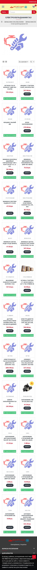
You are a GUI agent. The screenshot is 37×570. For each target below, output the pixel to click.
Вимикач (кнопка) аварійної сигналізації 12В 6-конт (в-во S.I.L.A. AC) (10, 163)
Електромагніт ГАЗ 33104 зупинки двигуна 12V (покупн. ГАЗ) (9, 362)
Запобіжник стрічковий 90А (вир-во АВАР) (27, 476)
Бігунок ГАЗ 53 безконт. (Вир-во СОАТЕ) (9, 87)
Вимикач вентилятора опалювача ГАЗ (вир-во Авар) (27, 162)
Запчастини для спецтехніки (14, 21)
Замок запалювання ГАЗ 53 (9, 401)
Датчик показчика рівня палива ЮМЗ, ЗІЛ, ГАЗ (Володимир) (9, 321)
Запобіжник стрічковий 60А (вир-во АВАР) (10, 476)
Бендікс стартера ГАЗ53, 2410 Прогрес (27, 86)
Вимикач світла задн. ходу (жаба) (10, 242)
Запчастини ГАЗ (30, 21)
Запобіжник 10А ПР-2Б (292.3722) (27, 400)
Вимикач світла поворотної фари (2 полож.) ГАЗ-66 (27, 243)
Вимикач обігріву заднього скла (9, 202)
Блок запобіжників (27, 123)
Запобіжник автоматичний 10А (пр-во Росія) (9, 438)
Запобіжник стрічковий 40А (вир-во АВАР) (27, 438)
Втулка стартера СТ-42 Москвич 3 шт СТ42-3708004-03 (27, 282)
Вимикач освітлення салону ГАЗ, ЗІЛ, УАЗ (27, 204)
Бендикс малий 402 (10, 123)
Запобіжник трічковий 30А (9, 514)
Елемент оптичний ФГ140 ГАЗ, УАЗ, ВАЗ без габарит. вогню (27, 362)
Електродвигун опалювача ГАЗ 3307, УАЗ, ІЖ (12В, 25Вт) (27, 321)
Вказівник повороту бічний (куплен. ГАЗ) (9, 282)
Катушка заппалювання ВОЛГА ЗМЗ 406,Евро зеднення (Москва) (27, 517)
